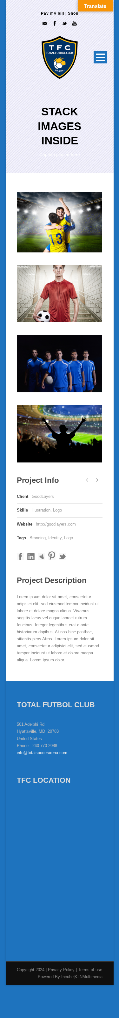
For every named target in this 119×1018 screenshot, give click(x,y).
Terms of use (90, 969)
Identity (55, 537)
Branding (38, 537)
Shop (73, 13)
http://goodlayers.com (56, 524)
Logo (68, 537)
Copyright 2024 (30, 969)
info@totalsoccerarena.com (42, 752)
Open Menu (100, 57)
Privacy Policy (62, 969)
